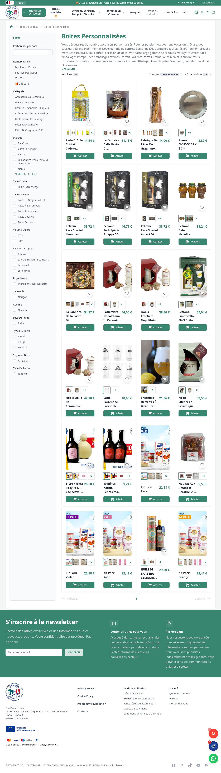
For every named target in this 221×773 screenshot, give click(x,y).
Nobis (21, 168)
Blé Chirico (24, 143)
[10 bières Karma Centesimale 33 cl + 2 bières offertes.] (117, 447)
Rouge (21, 342)
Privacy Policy (85, 688)
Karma (22, 154)
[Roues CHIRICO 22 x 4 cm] (193, 104)
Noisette (23, 310)
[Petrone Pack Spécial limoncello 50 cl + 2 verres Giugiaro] (80, 190)
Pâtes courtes (26, 216)
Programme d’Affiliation (91, 703)
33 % (20, 240)
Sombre (22, 347)
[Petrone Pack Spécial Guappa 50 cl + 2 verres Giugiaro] (117, 190)
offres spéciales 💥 (55, 12)
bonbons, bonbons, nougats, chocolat (83, 12)
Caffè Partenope (27, 148)
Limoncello (24, 265)
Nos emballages (178, 703)
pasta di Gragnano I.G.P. (32, 200)
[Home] (11, 27)
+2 (92, 132)
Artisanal (23, 360)
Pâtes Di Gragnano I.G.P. (29, 130)
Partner (173, 698)
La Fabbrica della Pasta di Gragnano (33, 161)
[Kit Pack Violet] (80, 533)
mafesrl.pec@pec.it (78, 765)
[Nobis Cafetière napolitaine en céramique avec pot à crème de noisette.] (155, 276)
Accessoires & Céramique (30, 96)
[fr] (10, 3)
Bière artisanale (24, 102)
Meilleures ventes (25, 67)
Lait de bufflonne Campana (34, 259)
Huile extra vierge (28, 186)
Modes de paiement (135, 708)
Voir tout (20, 78)
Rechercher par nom (25, 46)
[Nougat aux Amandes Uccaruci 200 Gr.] (193, 447)
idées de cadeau (28, 26)
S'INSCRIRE (73, 652)
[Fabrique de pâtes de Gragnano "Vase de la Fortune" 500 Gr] (155, 104)
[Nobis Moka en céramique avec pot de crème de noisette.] (80, 362)
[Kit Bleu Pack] (155, 447)
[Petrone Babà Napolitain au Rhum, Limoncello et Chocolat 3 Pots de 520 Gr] (193, 190)
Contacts (82, 711)
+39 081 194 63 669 (17, 718)
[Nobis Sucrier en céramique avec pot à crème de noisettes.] (193, 362)
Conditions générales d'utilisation (142, 713)
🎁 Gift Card (22, 83)
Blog (186, 12)
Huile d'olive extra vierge (29, 119)
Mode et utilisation (152, 12)
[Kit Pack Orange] (193, 533)
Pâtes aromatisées (28, 211)
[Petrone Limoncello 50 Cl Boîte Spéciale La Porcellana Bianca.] (193, 276)
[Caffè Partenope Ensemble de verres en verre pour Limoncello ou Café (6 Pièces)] (117, 362)
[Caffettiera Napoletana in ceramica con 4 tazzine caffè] (117, 276)
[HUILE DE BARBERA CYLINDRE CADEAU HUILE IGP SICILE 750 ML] (155, 533)
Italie (21, 323)
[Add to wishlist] (89, 121)
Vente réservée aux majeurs (139, 703)
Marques (135, 12)
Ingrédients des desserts (32, 283)
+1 (197, 218)
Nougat (22, 297)
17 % (20, 235)
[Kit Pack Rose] (117, 533)
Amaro (22, 254)
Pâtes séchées (26, 222)
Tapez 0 (22, 373)
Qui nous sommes (179, 693)
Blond (21, 336)
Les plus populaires (26, 72)
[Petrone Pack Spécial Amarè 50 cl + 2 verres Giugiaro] (155, 190)
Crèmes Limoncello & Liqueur (32, 108)
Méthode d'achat (133, 693)
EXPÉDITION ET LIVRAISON (139, 698)
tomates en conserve (114, 12)
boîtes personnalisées (56, 26)
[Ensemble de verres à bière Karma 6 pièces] (155, 362)
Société (171, 12)
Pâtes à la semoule (26, 124)
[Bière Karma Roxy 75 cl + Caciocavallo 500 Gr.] (80, 447)
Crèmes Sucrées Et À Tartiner (32, 113)
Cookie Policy (85, 696)
